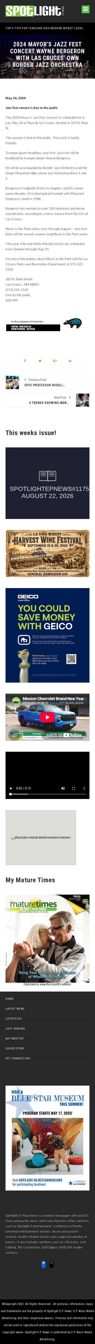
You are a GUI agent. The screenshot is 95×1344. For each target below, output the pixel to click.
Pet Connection (18, 1058)
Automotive (15, 1038)
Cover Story (15, 1048)
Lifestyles (14, 1018)
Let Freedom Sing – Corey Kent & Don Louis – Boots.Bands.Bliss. (45, 28)
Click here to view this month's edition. (47, 984)
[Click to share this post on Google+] (55, 361)
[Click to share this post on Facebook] (25, 361)
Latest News (15, 1008)
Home (10, 998)
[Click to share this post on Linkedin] (70, 361)
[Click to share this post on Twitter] (40, 361)
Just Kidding (15, 1028)
